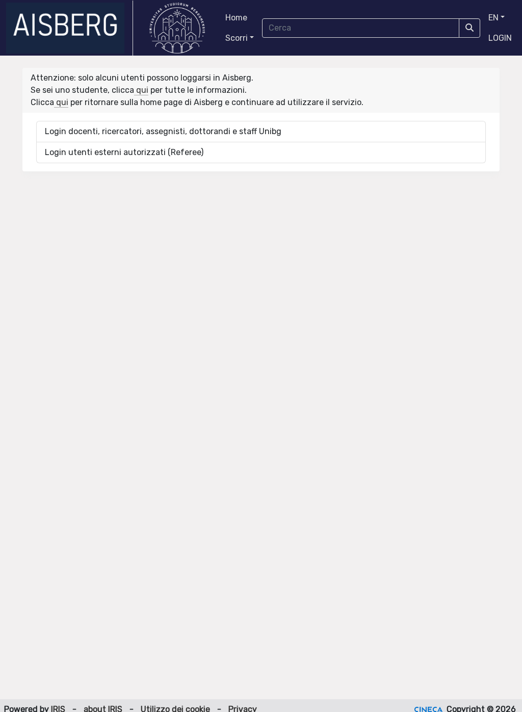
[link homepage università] (177, 28)
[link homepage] (69, 28)
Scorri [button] (236, 38)
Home (236, 17)
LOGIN (500, 38)
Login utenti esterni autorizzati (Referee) (124, 152)
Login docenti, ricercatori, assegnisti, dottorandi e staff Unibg (163, 131)
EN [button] (493, 17)
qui (141, 90)
